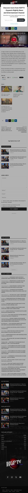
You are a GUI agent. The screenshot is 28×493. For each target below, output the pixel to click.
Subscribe (21, 20)
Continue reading (14, 23)
